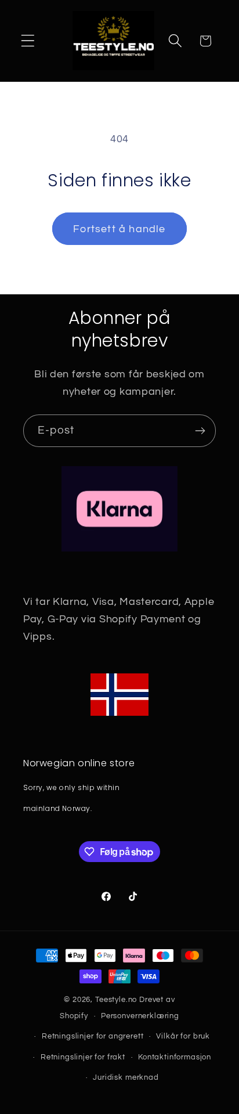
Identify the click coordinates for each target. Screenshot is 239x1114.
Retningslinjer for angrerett (93, 1036)
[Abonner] (199, 430)
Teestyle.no (116, 1000)
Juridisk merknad (125, 1077)
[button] (28, 41)
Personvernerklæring (140, 1016)
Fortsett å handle (119, 229)
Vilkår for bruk (183, 1036)
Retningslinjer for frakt (83, 1057)
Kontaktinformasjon (174, 1057)
